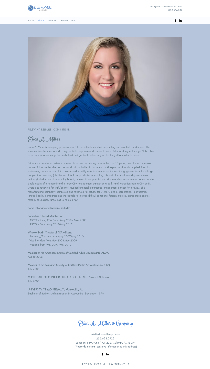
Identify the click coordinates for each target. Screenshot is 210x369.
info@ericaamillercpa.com (105, 334)
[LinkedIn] (180, 20)
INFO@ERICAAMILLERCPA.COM (165, 6)
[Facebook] (175, 20)
